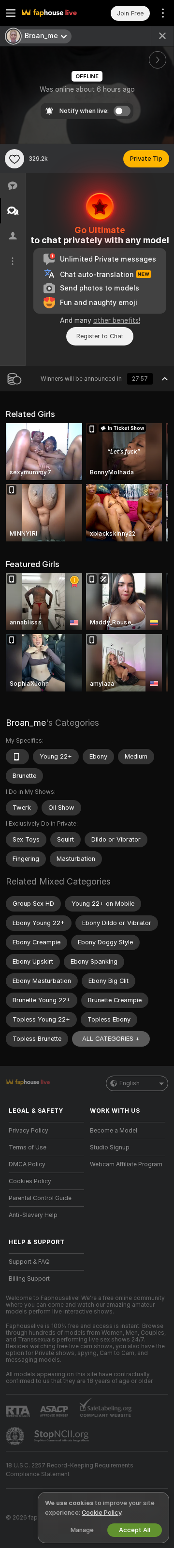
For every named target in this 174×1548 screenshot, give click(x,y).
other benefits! (116, 320)
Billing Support (29, 1278)
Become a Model (113, 1130)
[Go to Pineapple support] (16, 1436)
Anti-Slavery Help (33, 1215)
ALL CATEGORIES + (111, 1038)
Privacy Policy (28, 1130)
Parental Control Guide (40, 1198)
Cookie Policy (101, 1512)
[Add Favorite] (14, 158)
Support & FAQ (29, 1261)
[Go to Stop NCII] (62, 1436)
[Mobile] (17, 756)
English (129, 1083)
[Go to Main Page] (54, 13)
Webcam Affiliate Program (126, 1164)
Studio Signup (110, 1147)
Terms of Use (27, 1147)
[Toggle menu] (10, 13)
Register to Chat (99, 336)
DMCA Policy (27, 1164)
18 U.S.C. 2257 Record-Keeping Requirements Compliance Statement (69, 1470)
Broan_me (26, 723)
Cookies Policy (30, 1181)
